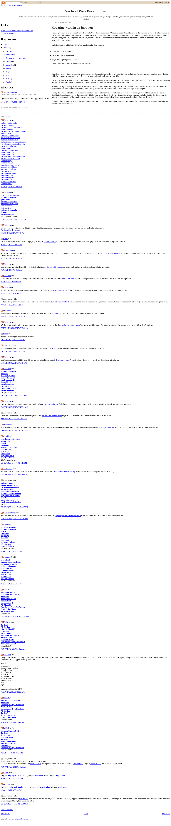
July (7, 72)
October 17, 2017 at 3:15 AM (14, 363)
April (8, 82)
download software (113, 253)
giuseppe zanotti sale (8, 169)
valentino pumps (7, 175)
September (10, 65)
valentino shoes (6, 184)
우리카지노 (78, 764)
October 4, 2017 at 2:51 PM (13, 351)
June (8, 75)
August (9, 68)
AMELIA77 (7, 345)
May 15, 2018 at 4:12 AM (11, 551)
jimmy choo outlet (7, 152)
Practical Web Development (85, 11)
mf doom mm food (62, 302)
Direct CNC (23, 799)
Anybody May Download (10, 230)
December (10, 51)
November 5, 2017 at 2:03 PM (14, 419)
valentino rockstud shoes (10, 165)
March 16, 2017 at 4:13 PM (12, 233)
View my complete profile (13, 102)
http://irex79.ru (57, 313)
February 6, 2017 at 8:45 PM (13, 219)
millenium (7, 311)
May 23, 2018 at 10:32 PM (11, 584)
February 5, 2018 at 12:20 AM (14, 519)
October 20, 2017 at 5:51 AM (14, 395)
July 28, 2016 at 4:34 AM (11, 187)
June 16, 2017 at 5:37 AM (11, 258)
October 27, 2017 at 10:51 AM (14, 407)
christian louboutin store (9, 136)
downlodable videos (54, 267)
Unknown (7, 120)
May (8, 79)
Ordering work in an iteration (16, 58)
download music (50, 242)
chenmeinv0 (7, 557)
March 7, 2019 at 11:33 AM (13, 692)
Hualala (6, 622)
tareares (6, 773)
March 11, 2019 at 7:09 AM (13, 722)
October (9, 62)
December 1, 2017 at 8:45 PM (14, 463)
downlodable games (60, 290)
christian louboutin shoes (10, 150)
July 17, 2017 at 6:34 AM (11, 293)
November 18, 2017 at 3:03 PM (14, 430)
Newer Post (5, 814)
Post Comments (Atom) (19, 819)
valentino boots (6, 180)
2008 (6, 44)
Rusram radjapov (9, 513)
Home (86, 814)
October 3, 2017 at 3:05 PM (13, 340)
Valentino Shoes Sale (8, 182)
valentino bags (6, 161)
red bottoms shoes (7, 125)
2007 (6, 48)
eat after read (8, 250)
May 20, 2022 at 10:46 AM (12, 779)
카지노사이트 (35, 764)
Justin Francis (10, 92)
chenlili (6, 436)
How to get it (52, 348)
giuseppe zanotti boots (9, 167)
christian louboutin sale (9, 140)
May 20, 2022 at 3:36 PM (11, 790)
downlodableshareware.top (52, 416)
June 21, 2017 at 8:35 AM (11, 270)
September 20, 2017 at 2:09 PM (14, 328)
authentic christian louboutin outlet (13, 142)
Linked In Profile (7, 34)
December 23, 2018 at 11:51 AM (15, 616)
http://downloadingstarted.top (64, 472)
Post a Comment (7, 810)
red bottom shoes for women (11, 127)
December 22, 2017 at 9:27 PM (14, 507)
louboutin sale (6, 133)
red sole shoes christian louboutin (13, 144)
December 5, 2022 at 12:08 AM (14, 804)
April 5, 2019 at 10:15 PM (12, 753)
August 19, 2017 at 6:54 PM (13, 316)
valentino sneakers (7, 177)
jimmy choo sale (7, 129)
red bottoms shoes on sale (10, 138)
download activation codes (70, 325)
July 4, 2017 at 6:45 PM (11, 282)
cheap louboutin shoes (9, 146)
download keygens (63, 360)
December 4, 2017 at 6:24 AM (14, 475)
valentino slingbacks (8, 173)
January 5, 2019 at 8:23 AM (13, 649)
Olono (5, 334)
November (10, 55)
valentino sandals (7, 163)
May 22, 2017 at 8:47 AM (11, 245)
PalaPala (6, 589)
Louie (5, 239)
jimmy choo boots (7, 148)
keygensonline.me (51, 404)
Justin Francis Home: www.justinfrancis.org (17, 31)
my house (6, 784)
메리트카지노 (95, 764)
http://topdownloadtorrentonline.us (68, 516)
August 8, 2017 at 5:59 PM (12, 305)
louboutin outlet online (9, 123)
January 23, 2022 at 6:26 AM (13, 767)
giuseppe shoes (6, 171)
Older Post (166, 814)
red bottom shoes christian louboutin (14, 131)
